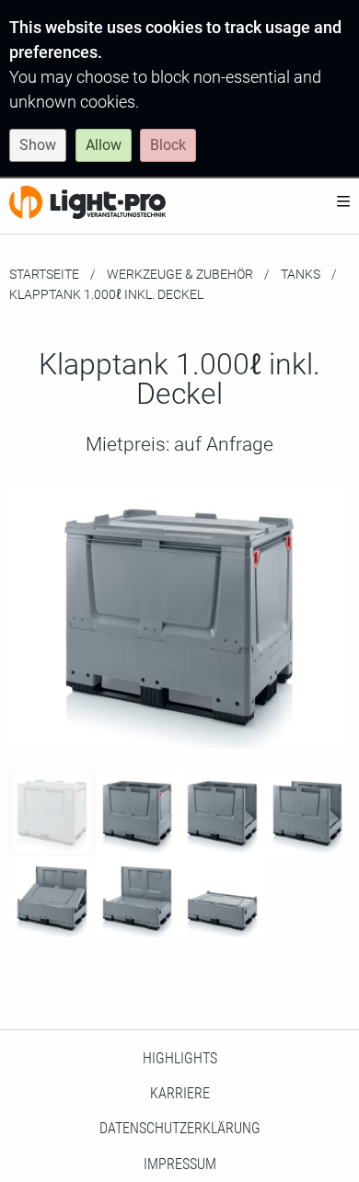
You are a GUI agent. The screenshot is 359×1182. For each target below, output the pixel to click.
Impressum (180, 1164)
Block (168, 145)
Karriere (180, 1093)
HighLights (180, 1058)
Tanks (300, 274)
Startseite (44, 274)
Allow (104, 145)
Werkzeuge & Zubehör (180, 274)
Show (37, 145)
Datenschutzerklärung (180, 1128)
